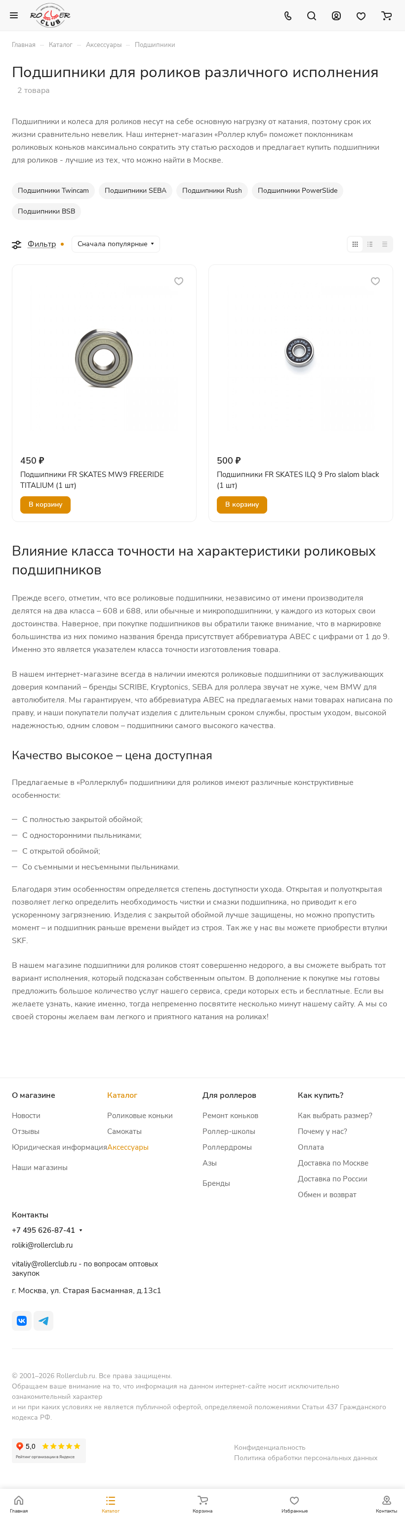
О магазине (33, 1095)
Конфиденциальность (270, 1447)
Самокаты (124, 1131)
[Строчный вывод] (370, 244)
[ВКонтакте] (22, 1321)
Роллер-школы (228, 1131)
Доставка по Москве (333, 1163)
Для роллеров (229, 1095)
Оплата (311, 1147)
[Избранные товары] (361, 15)
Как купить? (320, 1095)
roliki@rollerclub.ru (42, 1245)
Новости (26, 1116)
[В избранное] (178, 281)
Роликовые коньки (140, 1116)
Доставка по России (332, 1179)
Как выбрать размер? (335, 1116)
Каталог (122, 1095)
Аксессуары (128, 1147)
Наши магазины (40, 1167)
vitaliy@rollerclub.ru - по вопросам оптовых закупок (85, 1268)
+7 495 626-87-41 (43, 1230)
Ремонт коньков (230, 1116)
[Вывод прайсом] (384, 244)
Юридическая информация (59, 1147)
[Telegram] (43, 1321)
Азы (209, 1163)
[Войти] (336, 15)
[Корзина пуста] (386, 15)
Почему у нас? (322, 1131)
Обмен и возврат (327, 1195)
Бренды (216, 1183)
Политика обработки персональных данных (305, 1458)
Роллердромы (227, 1147)
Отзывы (26, 1131)
